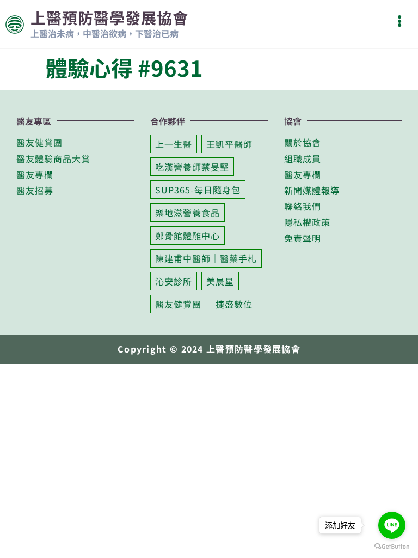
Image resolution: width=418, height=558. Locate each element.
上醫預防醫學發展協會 (109, 17)
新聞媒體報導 (312, 190)
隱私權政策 (307, 221)
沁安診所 (173, 281)
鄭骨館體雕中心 (187, 235)
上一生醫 (173, 143)
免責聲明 (302, 238)
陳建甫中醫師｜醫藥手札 (206, 258)
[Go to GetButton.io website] (391, 546)
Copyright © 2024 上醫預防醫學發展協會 (209, 348)
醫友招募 (34, 190)
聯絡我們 (302, 206)
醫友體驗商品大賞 (53, 158)
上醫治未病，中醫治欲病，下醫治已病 (104, 33)
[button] (399, 21)
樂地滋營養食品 (187, 212)
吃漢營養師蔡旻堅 (192, 166)
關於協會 (302, 142)
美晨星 (220, 281)
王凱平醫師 (229, 143)
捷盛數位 (234, 304)
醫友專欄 (34, 174)
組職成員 (302, 158)
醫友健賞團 (39, 142)
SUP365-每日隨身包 (198, 189)
